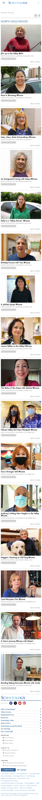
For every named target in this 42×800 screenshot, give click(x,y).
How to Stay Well (7, 732)
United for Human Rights (25, 788)
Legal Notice (24, 795)
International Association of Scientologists (12, 783)
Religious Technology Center (8, 778)
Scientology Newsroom (19, 776)
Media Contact (8, 743)
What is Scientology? (8, 709)
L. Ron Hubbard (5, 773)
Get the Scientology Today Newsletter (15, 765)
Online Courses (6, 712)
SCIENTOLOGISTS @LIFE (8, 59)
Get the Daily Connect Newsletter (14, 763)
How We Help (5, 729)
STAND (37, 783)
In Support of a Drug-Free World (9, 788)
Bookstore (4, 718)
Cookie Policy (8, 795)
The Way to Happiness (7, 785)
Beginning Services (7, 715)
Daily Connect (5, 723)
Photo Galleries (9, 740)
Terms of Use (16, 795)
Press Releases (9, 737)
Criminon (16, 785)
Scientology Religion (34, 773)
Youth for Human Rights (7, 790)
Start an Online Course (23, 778)
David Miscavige (31, 776)
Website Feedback (9, 753)
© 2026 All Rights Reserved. (17, 793)
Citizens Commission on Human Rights (25, 790)
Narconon (22, 785)
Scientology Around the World (11, 726)
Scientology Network (21, 773)
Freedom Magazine (29, 783)
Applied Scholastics (31, 785)
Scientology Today (7, 720)
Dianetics (12, 773)
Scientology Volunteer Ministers (9, 780)
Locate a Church (9, 756)
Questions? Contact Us (11, 750)
